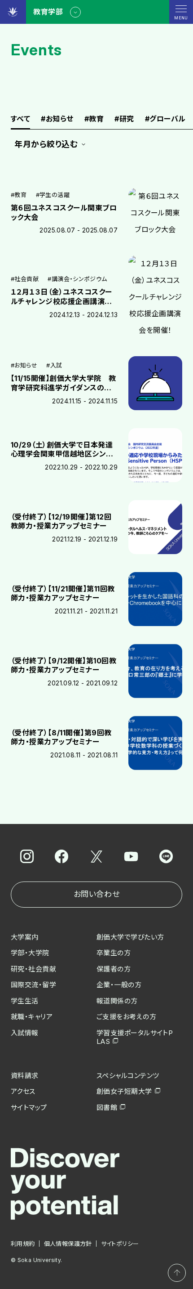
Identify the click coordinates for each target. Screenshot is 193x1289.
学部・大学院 (30, 953)
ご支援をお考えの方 (126, 1016)
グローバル (165, 119)
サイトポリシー (120, 1243)
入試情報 (25, 1033)
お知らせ (57, 119)
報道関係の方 (117, 1001)
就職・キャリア (32, 1016)
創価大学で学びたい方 (130, 937)
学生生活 (25, 1001)
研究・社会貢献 (33, 969)
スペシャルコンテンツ (127, 1075)
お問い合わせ (96, 894)
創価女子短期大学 (124, 1091)
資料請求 (25, 1075)
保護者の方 (113, 969)
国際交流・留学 (33, 984)
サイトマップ (29, 1107)
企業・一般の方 (118, 984)
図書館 (106, 1107)
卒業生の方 (113, 953)
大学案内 (25, 937)
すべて (20, 119)
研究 (124, 119)
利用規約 (23, 1243)
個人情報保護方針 (68, 1243)
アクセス (23, 1091)
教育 (94, 119)
